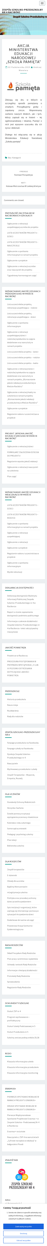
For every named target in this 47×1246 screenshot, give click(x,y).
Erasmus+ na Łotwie (16, 1131)
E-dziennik (12, 875)
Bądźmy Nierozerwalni (17, 886)
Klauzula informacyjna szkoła (20, 1061)
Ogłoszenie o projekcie (17, 260)
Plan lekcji (11, 840)
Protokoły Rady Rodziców (18, 976)
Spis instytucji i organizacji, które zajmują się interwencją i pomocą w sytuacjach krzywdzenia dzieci (23, 911)
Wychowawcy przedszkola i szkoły (22, 769)
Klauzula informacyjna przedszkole (23, 1067)
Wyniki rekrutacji (14, 572)
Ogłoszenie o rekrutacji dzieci (20, 446)
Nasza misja (12, 705)
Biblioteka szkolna (15, 845)
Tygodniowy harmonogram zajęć (21, 275)
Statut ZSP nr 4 (14, 1011)
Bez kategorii (14, 157)
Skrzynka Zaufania (15, 808)
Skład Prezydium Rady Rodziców (21, 953)
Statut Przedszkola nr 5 (17, 1032)
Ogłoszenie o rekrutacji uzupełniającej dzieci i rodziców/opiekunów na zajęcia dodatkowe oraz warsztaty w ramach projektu (21, 339)
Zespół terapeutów (15, 869)
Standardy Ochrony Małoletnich (21, 802)
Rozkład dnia (13, 710)
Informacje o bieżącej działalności (22, 970)
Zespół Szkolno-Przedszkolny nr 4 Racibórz (22, 10)
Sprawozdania (13, 981)
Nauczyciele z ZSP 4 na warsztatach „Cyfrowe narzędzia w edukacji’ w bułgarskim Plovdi (23, 1140)
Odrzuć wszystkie (24, 1240)
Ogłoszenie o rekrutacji (17, 542)
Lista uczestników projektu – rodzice (23, 357)
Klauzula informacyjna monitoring (22, 1073)
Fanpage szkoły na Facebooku (20, 748)
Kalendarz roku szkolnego (19, 822)
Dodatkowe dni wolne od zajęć (20, 920)
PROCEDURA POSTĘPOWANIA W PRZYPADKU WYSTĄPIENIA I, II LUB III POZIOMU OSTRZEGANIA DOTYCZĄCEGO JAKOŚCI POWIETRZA (22, 668)
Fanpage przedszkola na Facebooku (23, 742)
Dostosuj (23, 1233)
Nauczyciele (12, 763)
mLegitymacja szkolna (17, 892)
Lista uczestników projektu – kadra (22, 363)
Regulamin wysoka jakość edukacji (22, 461)
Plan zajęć (11, 476)
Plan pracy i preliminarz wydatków (22, 959)
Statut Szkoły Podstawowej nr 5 (21, 1026)
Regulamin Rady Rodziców (19, 987)
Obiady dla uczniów (15, 881)
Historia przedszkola (16, 699)
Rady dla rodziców (15, 716)
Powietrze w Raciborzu (17, 655)
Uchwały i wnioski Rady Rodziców (21, 964)
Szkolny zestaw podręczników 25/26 (23, 1037)
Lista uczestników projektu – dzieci (22, 351)
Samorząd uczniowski (16, 828)
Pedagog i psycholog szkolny (20, 834)
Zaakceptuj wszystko (23, 1226)
